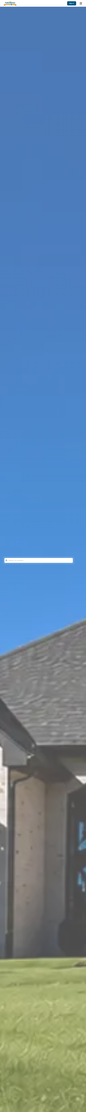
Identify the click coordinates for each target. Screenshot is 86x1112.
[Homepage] (13, 3)
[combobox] (38, 560)
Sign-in (71, 3)
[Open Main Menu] (81, 3)
